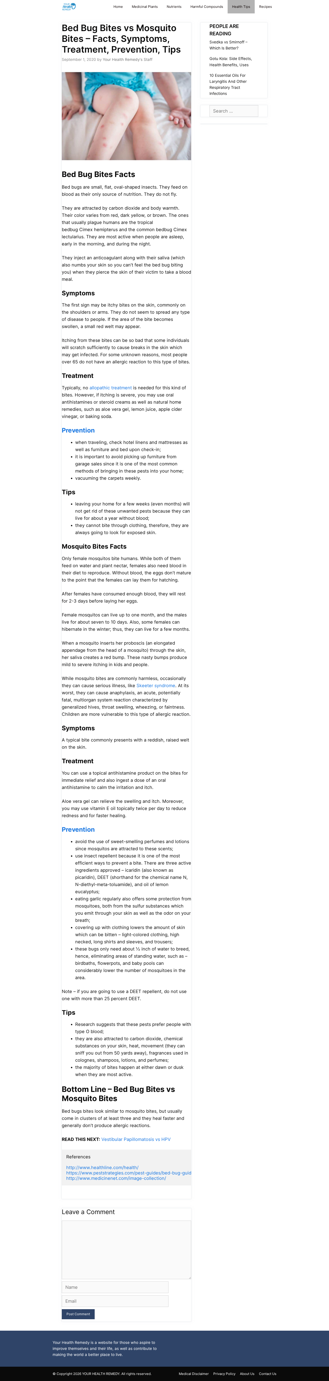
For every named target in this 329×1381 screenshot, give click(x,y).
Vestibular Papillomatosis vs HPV (136, 1139)
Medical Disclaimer (194, 1374)
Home (118, 6)
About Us (247, 1374)
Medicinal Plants (145, 6)
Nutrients (174, 6)
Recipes (265, 6)
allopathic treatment (111, 387)
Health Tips (241, 6)
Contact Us (267, 1374)
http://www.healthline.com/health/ (102, 1167)
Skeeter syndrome (156, 685)
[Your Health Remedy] (69, 6)
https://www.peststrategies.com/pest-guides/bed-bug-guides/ (132, 1173)
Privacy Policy (224, 1374)
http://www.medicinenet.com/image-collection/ (116, 1178)
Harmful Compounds (206, 6)
